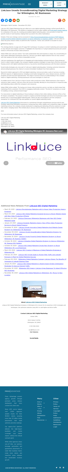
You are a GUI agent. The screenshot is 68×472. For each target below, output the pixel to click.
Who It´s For (39, 407)
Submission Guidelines (57, 419)
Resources (40, 420)
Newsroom (57, 424)
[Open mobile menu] (29, 4)
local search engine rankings (58, 30)
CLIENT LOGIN (59, 4)
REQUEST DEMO (45, 4)
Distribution (41, 415)
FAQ (38, 417)
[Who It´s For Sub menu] (44, 407)
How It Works (39, 403)
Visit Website (34, 332)
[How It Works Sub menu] (44, 403)
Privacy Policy (55, 403)
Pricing (39, 411)
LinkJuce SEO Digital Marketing (10, 102)
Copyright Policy (56, 412)
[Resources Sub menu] (46, 420)
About (39, 413)
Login (55, 426)
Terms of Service (56, 407)
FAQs (55, 415)
